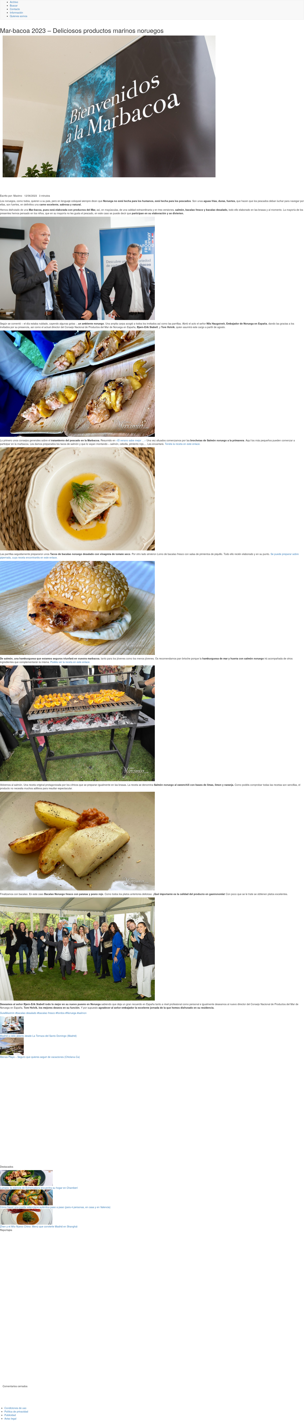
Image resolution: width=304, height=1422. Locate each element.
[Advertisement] (86, 185)
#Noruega (70, 1013)
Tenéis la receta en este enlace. (182, 444)
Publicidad (10, 1415)
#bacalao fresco (46, 1013)
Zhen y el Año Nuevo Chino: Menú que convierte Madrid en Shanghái (38, 1226)
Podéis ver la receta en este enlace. (70, 662)
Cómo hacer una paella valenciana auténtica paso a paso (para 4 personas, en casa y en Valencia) (55, 1207)
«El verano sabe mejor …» (131, 440)
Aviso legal (10, 1418)
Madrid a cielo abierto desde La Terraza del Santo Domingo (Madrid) (38, 1035)
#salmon (82, 1013)
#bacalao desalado (25, 1013)
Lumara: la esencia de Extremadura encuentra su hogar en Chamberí (39, 1187)
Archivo (14, 2)
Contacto (15, 9)
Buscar (14, 5)
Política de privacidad (16, 1411)
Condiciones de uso (15, 1408)
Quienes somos (18, 16)
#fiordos (60, 1013)
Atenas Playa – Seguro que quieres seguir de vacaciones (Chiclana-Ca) (40, 1057)
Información (16, 12)
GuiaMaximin (7, 1013)
